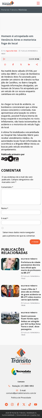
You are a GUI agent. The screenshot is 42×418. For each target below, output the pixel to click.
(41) (27, 386)
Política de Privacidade (21, 397)
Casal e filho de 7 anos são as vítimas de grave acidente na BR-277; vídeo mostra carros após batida (31, 294)
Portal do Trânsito (9, 9)
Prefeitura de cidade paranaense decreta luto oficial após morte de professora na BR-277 (30, 267)
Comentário (7, 187)
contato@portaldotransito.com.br (21, 393)
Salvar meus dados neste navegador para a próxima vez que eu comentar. (19, 234)
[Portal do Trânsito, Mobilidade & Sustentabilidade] (21, 356)
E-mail (4, 218)
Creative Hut (35, 415)
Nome (4, 208)
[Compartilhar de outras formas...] (37, 64)
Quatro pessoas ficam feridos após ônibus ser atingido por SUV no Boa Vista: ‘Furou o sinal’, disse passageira (31, 323)
